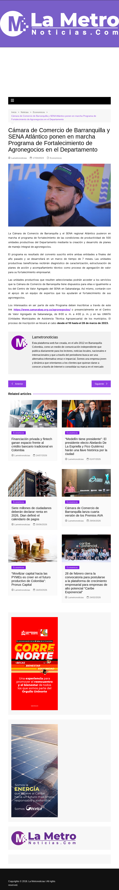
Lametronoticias (19, 158)
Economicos (56, 158)
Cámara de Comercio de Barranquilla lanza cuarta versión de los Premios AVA (84, 511)
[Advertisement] (59, 73)
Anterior (19, 383)
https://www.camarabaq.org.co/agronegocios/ (42, 309)
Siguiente (99, 383)
